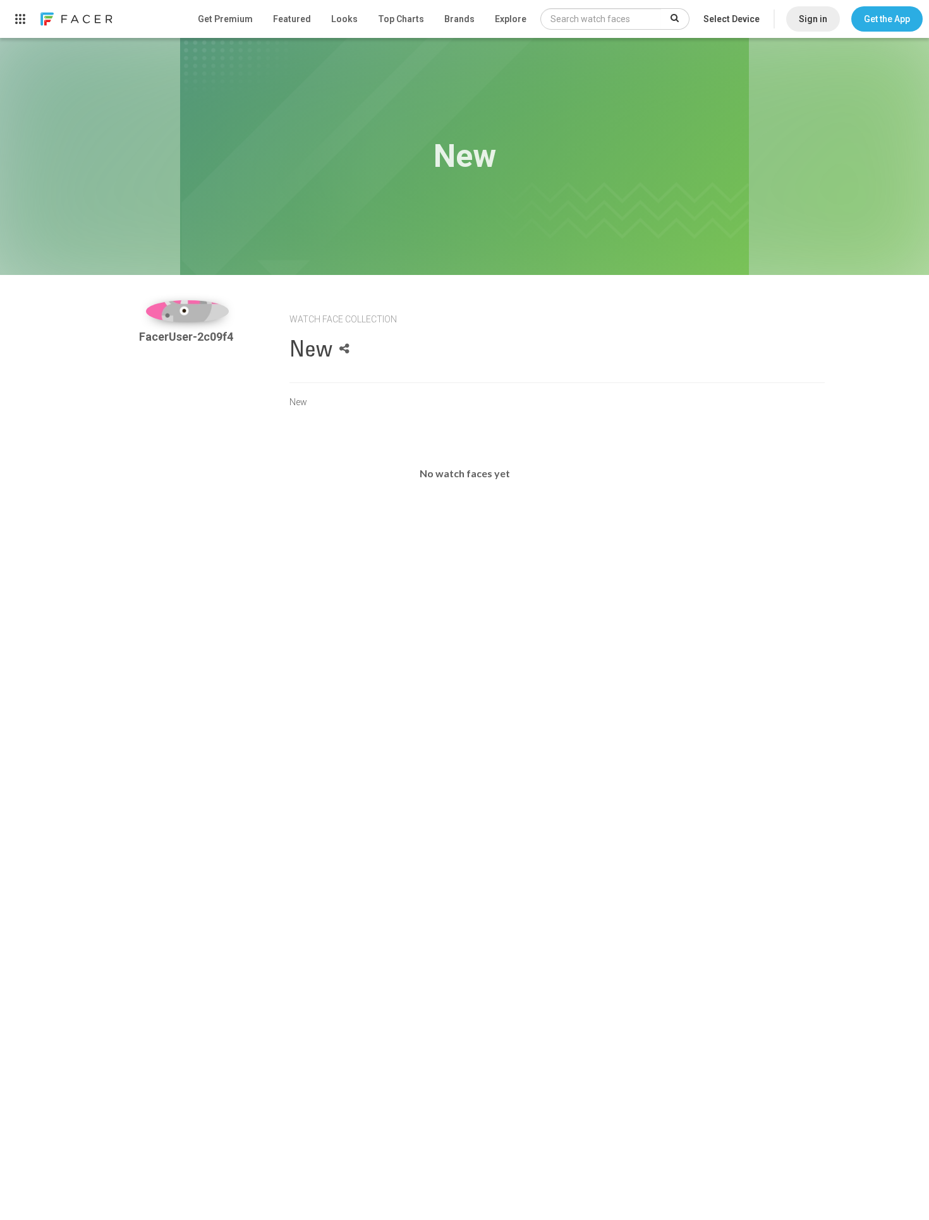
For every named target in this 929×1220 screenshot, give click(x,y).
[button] (887, 19)
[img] (187, 311)
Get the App (887, 19)
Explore (510, 19)
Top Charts (401, 19)
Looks (344, 19)
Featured (292, 19)
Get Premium (225, 19)
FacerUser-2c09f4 (187, 336)
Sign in (813, 19)
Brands (459, 19)
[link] (76, 19)
